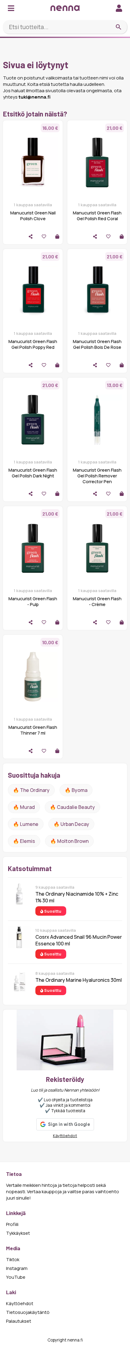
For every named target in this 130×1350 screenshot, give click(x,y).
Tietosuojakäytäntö (28, 1312)
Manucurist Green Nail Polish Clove (33, 215)
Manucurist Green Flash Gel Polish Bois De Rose (97, 344)
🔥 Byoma (76, 790)
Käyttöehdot (65, 1135)
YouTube (15, 1277)
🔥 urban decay (71, 824)
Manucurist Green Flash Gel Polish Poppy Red (32, 344)
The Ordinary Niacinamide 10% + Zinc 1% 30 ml (76, 897)
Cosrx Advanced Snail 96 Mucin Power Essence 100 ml (78, 940)
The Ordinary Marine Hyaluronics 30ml (78, 980)
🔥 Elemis (24, 841)
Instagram (17, 1268)
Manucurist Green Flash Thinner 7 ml (32, 730)
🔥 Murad (24, 807)
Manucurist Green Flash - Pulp (32, 601)
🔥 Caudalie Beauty (72, 807)
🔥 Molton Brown (69, 841)
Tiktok (12, 1259)
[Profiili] (119, 8)
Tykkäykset (18, 1233)
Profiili (12, 1224)
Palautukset (18, 1321)
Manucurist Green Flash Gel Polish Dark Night (32, 473)
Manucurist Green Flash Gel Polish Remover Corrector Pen (97, 475)
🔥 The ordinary (31, 790)
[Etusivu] (65, 8)
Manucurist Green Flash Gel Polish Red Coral (97, 215)
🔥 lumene (25, 824)
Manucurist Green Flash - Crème (97, 601)
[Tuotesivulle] (57, 236)
